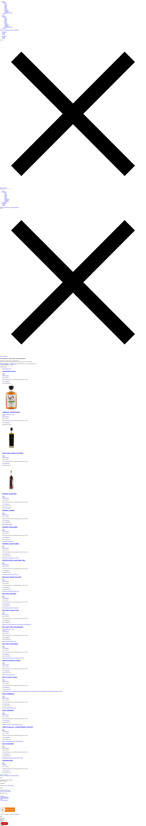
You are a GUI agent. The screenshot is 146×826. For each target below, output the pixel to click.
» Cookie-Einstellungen (4, 798)
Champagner (7, 199)
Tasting (3, 33)
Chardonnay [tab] (2, 820)
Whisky (6, 4)
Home (3, 1)
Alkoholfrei (7, 10)
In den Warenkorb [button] (5, 375)
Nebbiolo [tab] (1, 821)
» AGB (1, 799)
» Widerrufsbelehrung (4, 800)
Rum (5, 7)
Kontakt (3, 34)
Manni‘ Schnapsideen (4, 363)
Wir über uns (4, 31)
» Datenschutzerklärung (4, 797)
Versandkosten (6, 381)
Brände (6, 6)
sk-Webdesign (16, 814)
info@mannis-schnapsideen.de (5, 791)
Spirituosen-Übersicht (8, 12)
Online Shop (13, 363)
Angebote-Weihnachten (6, 414)
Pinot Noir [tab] (2, 819)
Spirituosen (4, 202)
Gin (5, 3)
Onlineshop (4, 2)
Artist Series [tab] (2, 818)
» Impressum (2, 796)
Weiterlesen (4, 764)
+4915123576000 (10, 785)
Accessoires (7, 11)
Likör (6, 5)
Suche (1, 188)
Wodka (6, 9)
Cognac (6, 8)
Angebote (4, 13)
